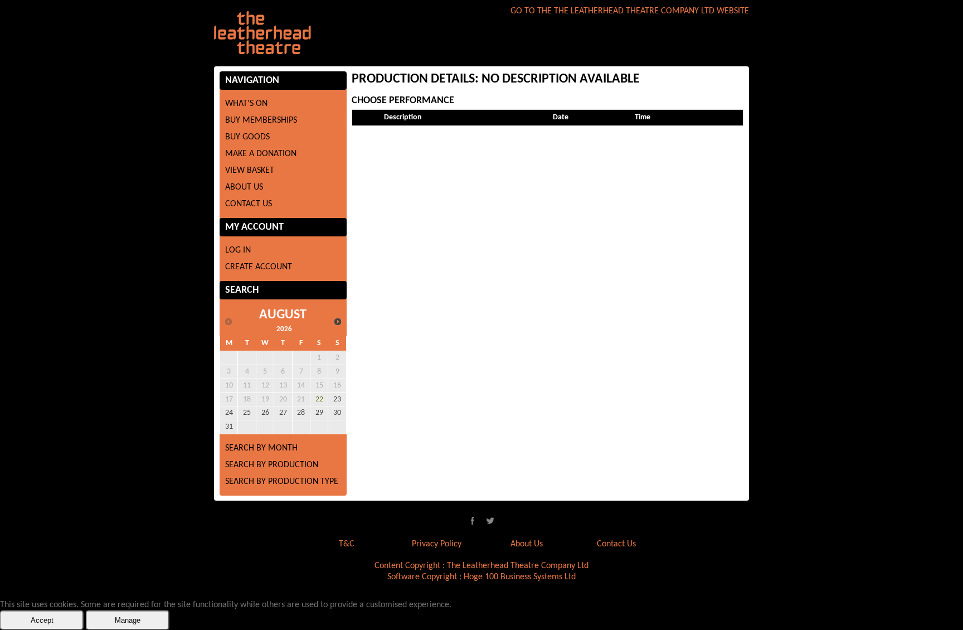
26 (265, 413)
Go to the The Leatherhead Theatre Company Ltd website (629, 11)
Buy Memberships (261, 120)
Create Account (258, 267)
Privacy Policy (436, 544)
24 (229, 413)
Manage (127, 620)
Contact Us (248, 204)
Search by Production (271, 465)
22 (319, 399)
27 (283, 413)
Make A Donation (260, 153)
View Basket (249, 170)
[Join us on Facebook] (472, 521)
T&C (346, 544)
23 (337, 399)
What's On (246, 103)
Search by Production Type (281, 481)
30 (337, 413)
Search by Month (261, 448)
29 (319, 413)
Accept (42, 620)
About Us (244, 187)
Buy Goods (247, 137)
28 (301, 413)
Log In (238, 250)
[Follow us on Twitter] (490, 521)
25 (247, 413)
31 (229, 427)
